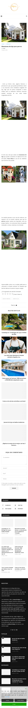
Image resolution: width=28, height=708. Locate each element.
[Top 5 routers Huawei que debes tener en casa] (7, 562)
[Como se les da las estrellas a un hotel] (14, 390)
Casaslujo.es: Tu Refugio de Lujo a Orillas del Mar (14, 333)
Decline (7, 700)
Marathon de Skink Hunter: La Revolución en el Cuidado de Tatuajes (21, 531)
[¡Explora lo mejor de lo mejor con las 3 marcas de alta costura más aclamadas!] (14, 433)
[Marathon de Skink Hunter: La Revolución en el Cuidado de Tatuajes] (21, 523)
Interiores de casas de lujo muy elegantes (19, 648)
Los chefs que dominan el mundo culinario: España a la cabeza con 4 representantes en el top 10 (7, 550)
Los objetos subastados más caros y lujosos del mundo (18, 658)
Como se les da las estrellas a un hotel (14, 401)
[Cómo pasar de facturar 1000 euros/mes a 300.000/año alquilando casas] (14, 367)
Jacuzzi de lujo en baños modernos (14, 422)
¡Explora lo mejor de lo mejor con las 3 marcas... (14, 444)
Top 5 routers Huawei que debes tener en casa (7, 569)
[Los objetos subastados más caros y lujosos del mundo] (5, 659)
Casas (2, 44)
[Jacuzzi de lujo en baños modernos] (14, 411)
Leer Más (7, 697)
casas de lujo (16, 298)
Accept (14, 704)
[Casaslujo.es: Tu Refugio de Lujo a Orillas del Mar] (14, 322)
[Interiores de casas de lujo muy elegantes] (5, 650)
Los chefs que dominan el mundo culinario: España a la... (14, 356)
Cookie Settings (20, 700)
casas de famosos (6, 298)
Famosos (8, 44)
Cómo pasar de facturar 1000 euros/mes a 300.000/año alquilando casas (14, 379)
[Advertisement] (14, 67)
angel (4, 48)
